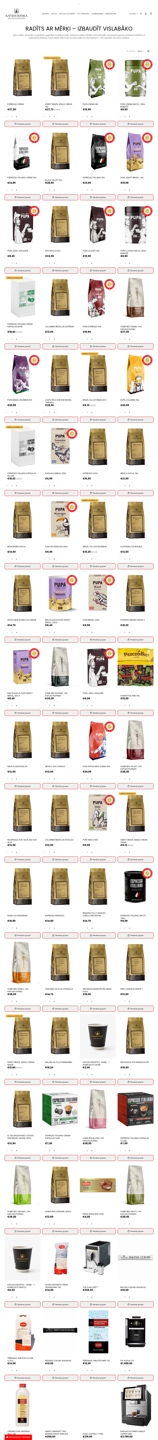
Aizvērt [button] (96, 739)
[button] (117, 693)
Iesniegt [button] (96, 733)
